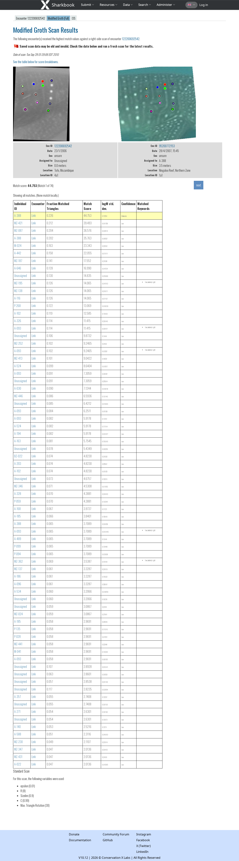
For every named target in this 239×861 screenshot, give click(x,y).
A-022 (17, 764)
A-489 (17, 538)
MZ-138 (18, 290)
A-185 (17, 516)
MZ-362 (18, 561)
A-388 (17, 215)
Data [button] (127, 5)
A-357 (17, 696)
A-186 (17, 576)
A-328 (17, 493)
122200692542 (130, 39)
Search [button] (143, 5)
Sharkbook (63, 5)
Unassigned (20, 275)
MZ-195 (18, 283)
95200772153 (167, 146)
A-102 (17, 313)
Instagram (143, 834)
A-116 (17, 298)
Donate (74, 834)
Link (34, 215)
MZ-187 (18, 260)
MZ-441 (18, 644)
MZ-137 (18, 569)
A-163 (17, 441)
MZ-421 (18, 223)
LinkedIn (142, 852)
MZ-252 (18, 343)
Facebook (143, 840)
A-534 (17, 591)
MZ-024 (18, 614)
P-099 (17, 546)
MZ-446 (18, 396)
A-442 (17, 253)
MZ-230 (18, 742)
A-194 (17, 433)
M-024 (17, 245)
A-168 (17, 508)
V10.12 (83, 858)
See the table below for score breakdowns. (35, 62)
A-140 (17, 726)
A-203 (17, 463)
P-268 (17, 305)
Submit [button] (86, 5)
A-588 (17, 734)
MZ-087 (18, 230)
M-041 (17, 651)
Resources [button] (107, 5)
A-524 (17, 366)
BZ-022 (18, 456)
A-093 (17, 328)
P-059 (17, 501)
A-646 (17, 268)
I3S (73, 18)
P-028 (17, 636)
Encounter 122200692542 (31, 18)
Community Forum (116, 834)
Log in (203, 5)
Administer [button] (164, 5)
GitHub (108, 840)
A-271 (17, 711)
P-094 (17, 554)
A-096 (17, 584)
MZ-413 (18, 358)
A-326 (17, 321)
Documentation (80, 840)
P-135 (17, 629)
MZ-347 (18, 749)
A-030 (17, 388)
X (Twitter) (143, 846)
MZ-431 (18, 756)
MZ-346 (18, 486)
